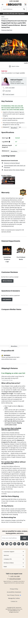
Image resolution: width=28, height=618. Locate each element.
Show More (14, 127)
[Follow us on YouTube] (10, 543)
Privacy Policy (14, 589)
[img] (14, 48)
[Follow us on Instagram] (14, 543)
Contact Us (14, 601)
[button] (14, 552)
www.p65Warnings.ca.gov (8, 359)
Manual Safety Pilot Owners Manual (14, 170)
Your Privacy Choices (13, 595)
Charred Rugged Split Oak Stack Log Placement (14, 166)
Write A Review (7, 281)
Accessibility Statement (14, 592)
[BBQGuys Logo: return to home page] (14, 4)
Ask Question (7, 299)
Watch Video (15, 66)
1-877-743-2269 (14, 1)
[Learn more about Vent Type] (9, 138)
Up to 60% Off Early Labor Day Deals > (14, 13)
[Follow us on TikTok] (22, 543)
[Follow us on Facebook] (2, 543)
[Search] (24, 9)
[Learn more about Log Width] (9, 142)
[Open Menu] (2, 4)
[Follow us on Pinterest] (18, 543)
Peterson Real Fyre (6, 30)
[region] (14, 49)
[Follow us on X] (6, 543)
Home (2, 16)
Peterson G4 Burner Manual (12, 163)
